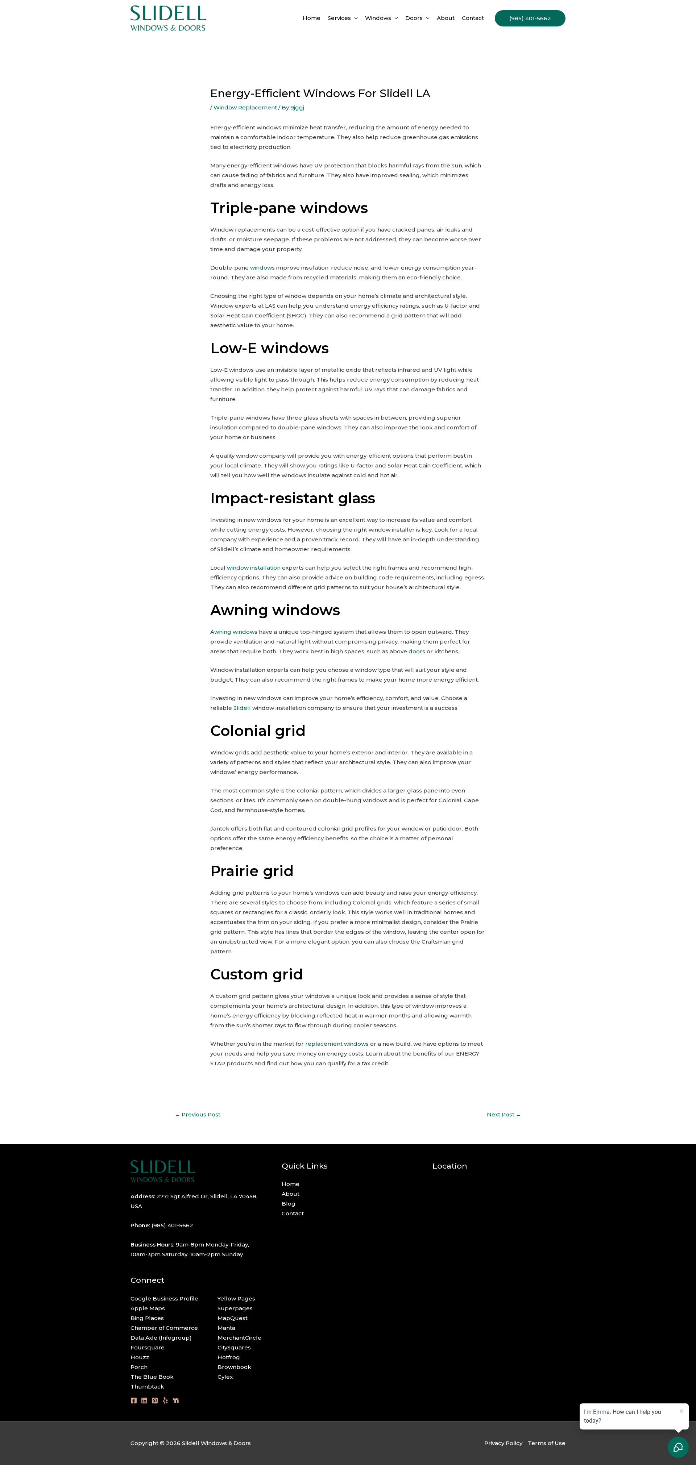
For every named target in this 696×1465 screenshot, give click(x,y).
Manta (226, 1327)
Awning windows (233, 631)
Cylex (225, 1376)
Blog (288, 1203)
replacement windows (337, 1043)
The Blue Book (152, 1376)
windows (262, 267)
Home (311, 17)
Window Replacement (245, 107)
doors (417, 651)
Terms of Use (547, 1443)
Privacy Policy (503, 1443)
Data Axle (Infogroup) (161, 1337)
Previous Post (197, 1114)
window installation (254, 567)
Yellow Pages (236, 1298)
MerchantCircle (239, 1337)
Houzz (139, 1357)
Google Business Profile (164, 1298)
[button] (530, 18)
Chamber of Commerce (164, 1327)
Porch (139, 1367)
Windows (378, 17)
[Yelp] (165, 1400)
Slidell (242, 707)
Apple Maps (147, 1308)
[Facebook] (133, 1400)
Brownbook (234, 1367)
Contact (473, 17)
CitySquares (234, 1347)
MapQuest (233, 1318)
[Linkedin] (144, 1400)
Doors (414, 17)
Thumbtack (147, 1386)
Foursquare (147, 1347)
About (446, 17)
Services (339, 17)
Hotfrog (229, 1357)
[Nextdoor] (176, 1400)
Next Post (504, 1114)
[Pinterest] (155, 1400)
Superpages (235, 1308)
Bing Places (147, 1318)
